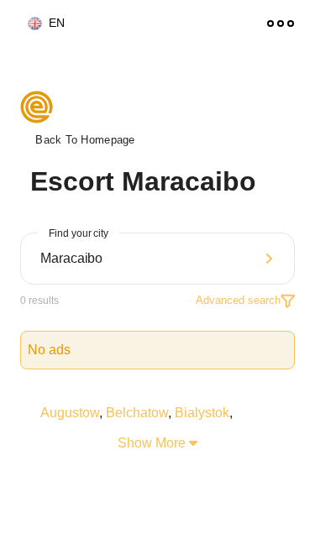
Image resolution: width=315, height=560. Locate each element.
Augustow (69, 413)
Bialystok (202, 413)
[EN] (28, 24)
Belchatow (137, 413)
